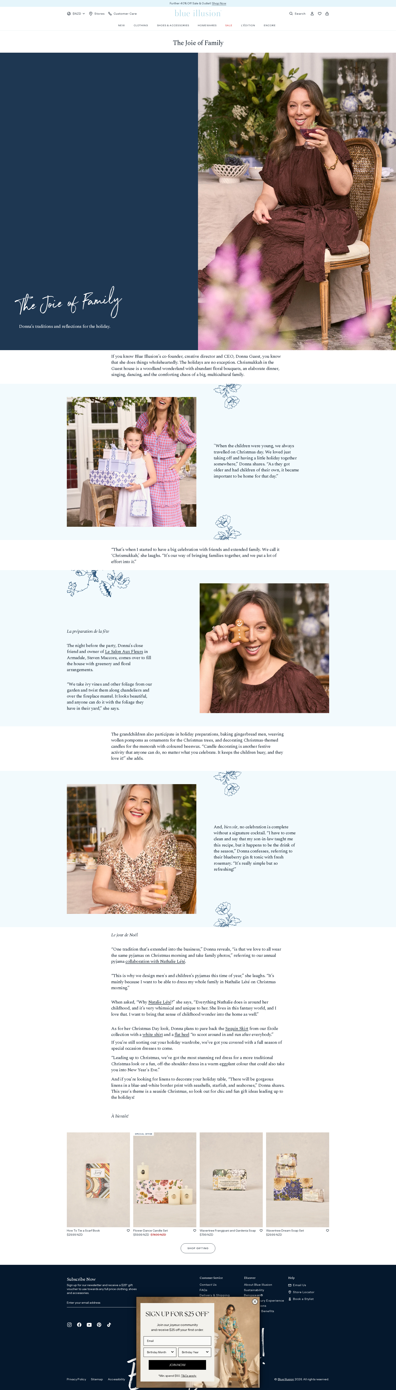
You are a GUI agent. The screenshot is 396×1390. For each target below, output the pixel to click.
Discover (250, 1278)
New (121, 25)
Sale (228, 25)
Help (291, 1278)
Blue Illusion (286, 1379)
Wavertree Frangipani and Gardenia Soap (228, 1230)
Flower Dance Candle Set (150, 1230)
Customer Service (211, 1278)
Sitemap (97, 1379)
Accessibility (116, 1379)
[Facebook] (79, 1325)
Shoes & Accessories (173, 25)
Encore (270, 25)
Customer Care (125, 13)
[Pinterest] (99, 1325)
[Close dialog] (255, 1301)
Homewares (207, 25)
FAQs (203, 1290)
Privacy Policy (76, 1379)
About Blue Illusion (258, 1285)
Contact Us (208, 1285)
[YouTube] (89, 1325)
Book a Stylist (303, 1299)
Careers (250, 1316)
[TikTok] (109, 1325)
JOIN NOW (177, 1365)
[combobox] (158, 1352)
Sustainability (254, 1290)
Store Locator (304, 1292)
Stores (99, 13)
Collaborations (255, 1306)
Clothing (141, 25)
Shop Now (219, 3)
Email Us (299, 1285)
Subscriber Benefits (259, 1311)
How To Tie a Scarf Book (83, 1230)
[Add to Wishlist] (128, 1230)
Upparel (250, 1321)
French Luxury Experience (264, 1300)
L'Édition (248, 25)
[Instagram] (69, 1325)
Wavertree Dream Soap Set (285, 1230)
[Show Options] (172, 1352)
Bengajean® (253, 1295)
